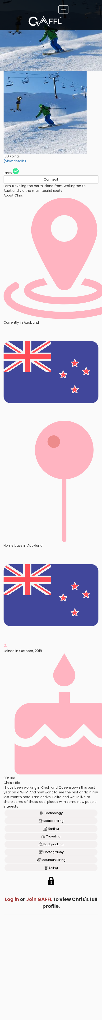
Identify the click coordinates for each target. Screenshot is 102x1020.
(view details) (15, 161)
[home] (45, 21)
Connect (51, 179)
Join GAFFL (39, 899)
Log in (12, 899)
